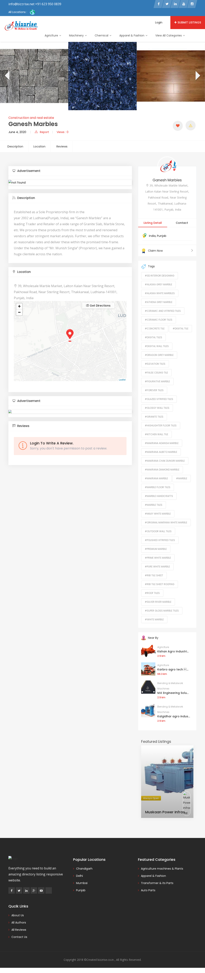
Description (15, 146)
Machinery (76, 35)
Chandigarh (84, 869)
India (152, 236)
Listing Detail (153, 223)
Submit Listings (189, 22)
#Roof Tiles (152, 593)
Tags (151, 266)
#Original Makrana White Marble (166, 522)
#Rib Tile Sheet (154, 575)
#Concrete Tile (155, 328)
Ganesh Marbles (167, 180)
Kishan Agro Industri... (173, 651)
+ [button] (19, 306)
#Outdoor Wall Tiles (158, 531)
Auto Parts (148, 890)
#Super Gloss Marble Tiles (162, 610)
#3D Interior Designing (159, 275)
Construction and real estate (31, 117)
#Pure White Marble (157, 566)
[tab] (70, 171)
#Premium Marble (156, 549)
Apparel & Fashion (132, 35)
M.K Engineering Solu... (173, 693)
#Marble (181, 478)
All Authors (18, 923)
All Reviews (18, 930)
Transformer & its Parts (157, 883)
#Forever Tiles (154, 390)
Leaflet (122, 379)
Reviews (61, 146)
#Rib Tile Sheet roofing (159, 584)
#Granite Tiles (154, 416)
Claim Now (155, 251)
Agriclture (52, 35)
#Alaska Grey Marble (158, 284)
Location (39, 146)
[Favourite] (178, 126)
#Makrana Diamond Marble (162, 469)
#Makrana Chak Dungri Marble (165, 460)
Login (158, 22)
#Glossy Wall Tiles (157, 408)
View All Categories (169, 35)
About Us (17, 915)
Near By (153, 638)
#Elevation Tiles (155, 363)
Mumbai (81, 883)
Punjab (161, 236)
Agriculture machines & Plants (162, 869)
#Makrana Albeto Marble (161, 452)
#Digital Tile (180, 328)
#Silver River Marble (158, 602)
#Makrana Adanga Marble (162, 443)
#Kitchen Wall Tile (156, 434)
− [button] (19, 312)
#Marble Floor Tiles (157, 487)
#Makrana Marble (156, 478)
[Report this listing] (191, 125)
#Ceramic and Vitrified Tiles (163, 311)
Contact (182, 223)
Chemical (102, 35)
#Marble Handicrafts (159, 496)
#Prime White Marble (158, 557)
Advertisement (28, 171)
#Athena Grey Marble (158, 302)
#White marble (154, 619)
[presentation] (6, 76)
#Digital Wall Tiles (157, 346)
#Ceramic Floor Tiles (158, 319)
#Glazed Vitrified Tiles (159, 399)
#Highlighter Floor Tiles (161, 425)
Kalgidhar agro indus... (173, 716)
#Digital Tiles (153, 337)
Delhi (79, 876)
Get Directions (100, 306)
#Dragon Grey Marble (159, 355)
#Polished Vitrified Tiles (160, 540)
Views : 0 (62, 132)
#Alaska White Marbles (160, 293)
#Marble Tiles (153, 505)
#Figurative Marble (157, 381)
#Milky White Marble (158, 513)
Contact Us (19, 937)
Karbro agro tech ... (172, 669)
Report (44, 132)
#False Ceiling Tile (156, 372)
